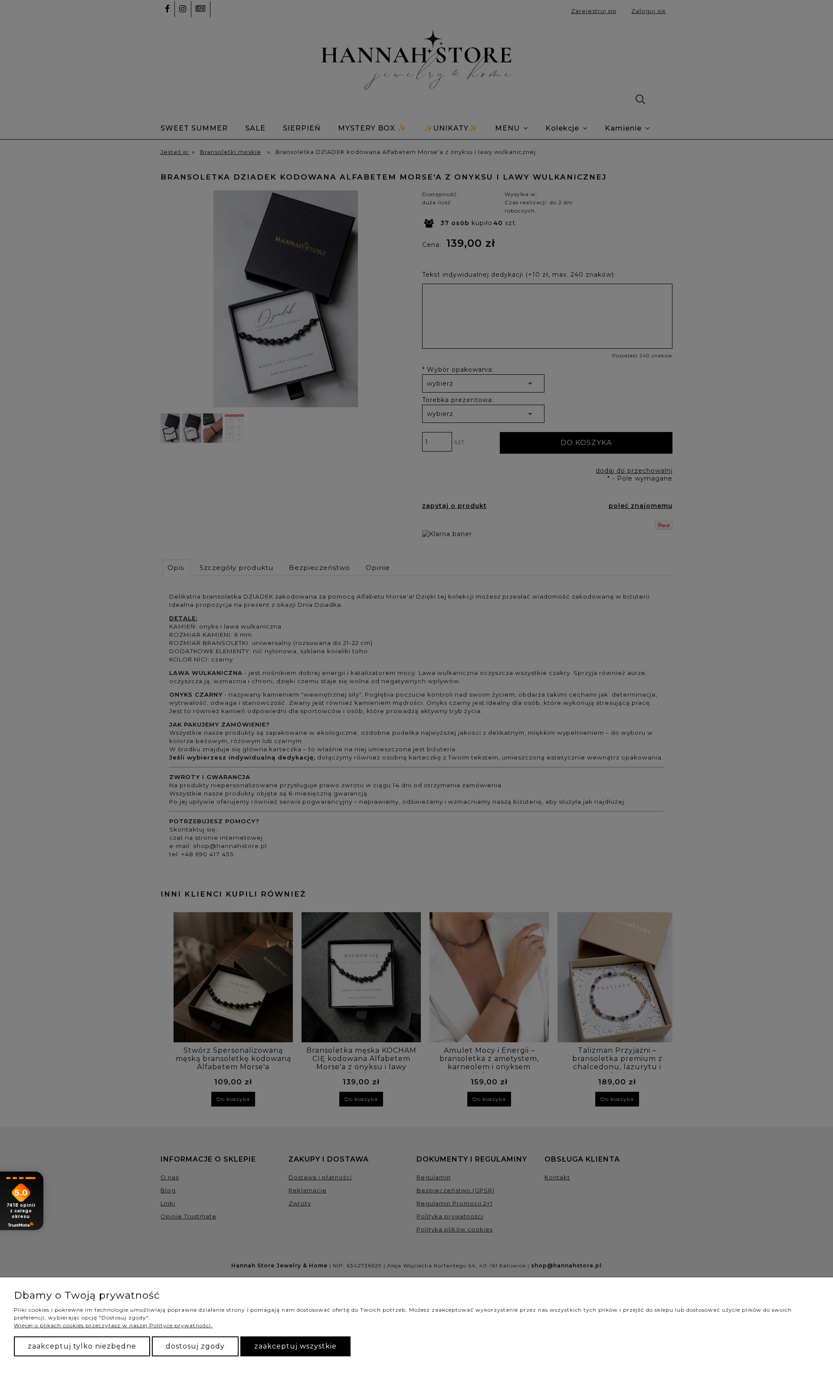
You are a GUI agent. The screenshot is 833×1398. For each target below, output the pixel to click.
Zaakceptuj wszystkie (295, 1346)
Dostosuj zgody (195, 1346)
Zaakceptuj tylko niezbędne (82, 1346)
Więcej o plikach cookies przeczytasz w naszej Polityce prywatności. (113, 1325)
